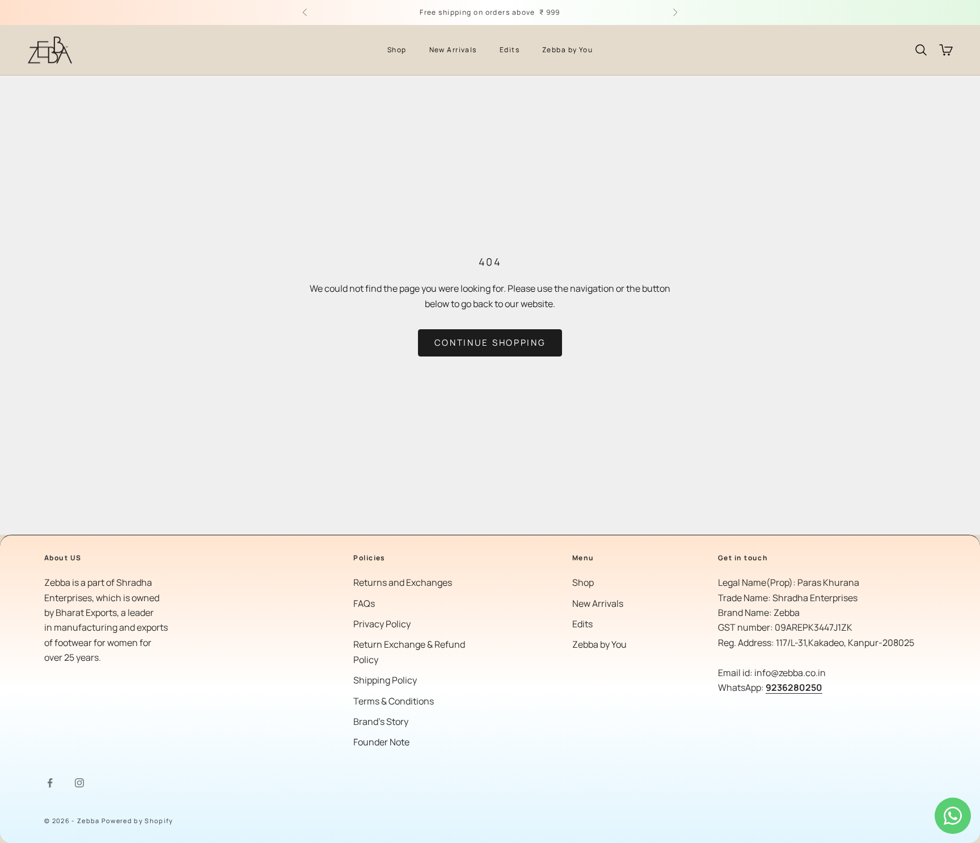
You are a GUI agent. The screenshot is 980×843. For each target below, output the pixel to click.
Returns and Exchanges (402, 582)
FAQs (364, 603)
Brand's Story (380, 721)
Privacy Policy (382, 624)
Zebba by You (567, 49)
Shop (397, 49)
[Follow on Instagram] (79, 783)
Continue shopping (490, 343)
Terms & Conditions (393, 701)
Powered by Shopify (138, 820)
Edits (509, 49)
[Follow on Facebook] (50, 783)
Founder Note (381, 742)
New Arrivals (453, 49)
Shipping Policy (385, 680)
